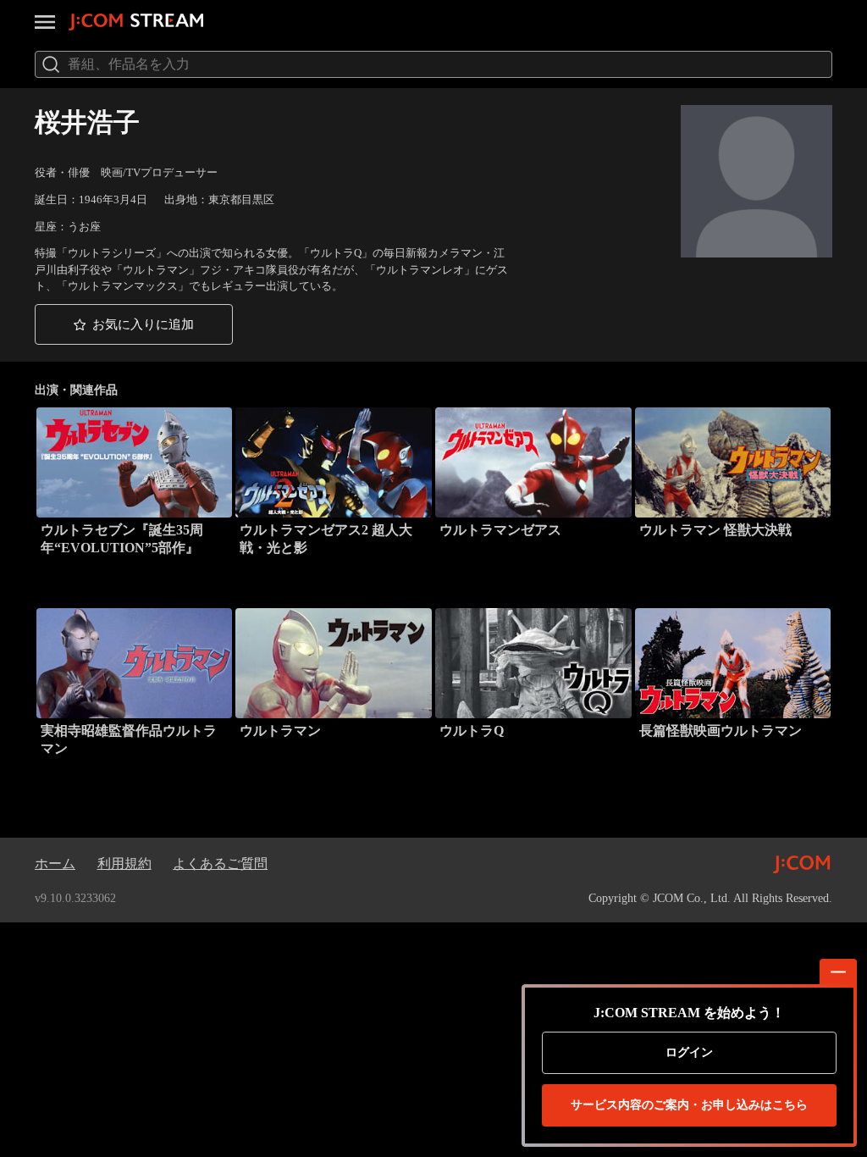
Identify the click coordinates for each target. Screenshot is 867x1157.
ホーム (55, 863)
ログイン (689, 1052)
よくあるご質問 (220, 863)
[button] (134, 324)
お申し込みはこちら (689, 1105)
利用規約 (124, 863)
